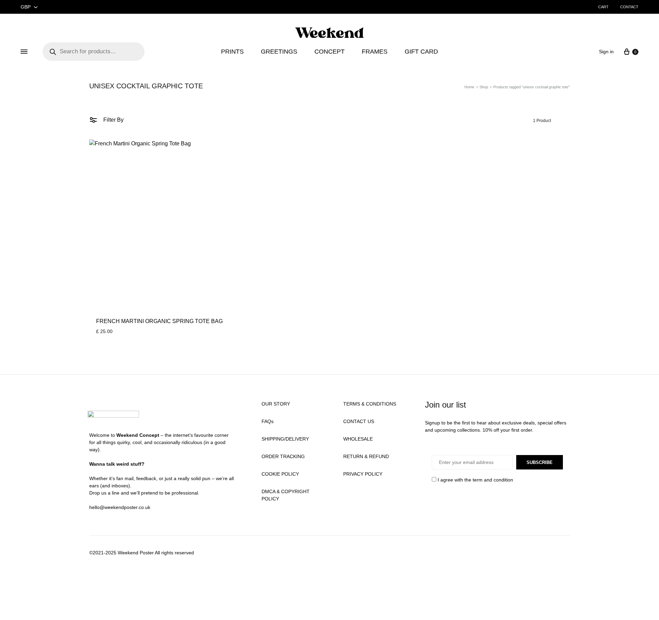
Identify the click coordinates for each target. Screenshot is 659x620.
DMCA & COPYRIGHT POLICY (286, 495)
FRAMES (375, 51)
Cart (603, 7)
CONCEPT (329, 51)
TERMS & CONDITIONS (369, 404)
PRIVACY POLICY (362, 474)
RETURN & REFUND (366, 456)
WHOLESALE (358, 439)
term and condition (493, 480)
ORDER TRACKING (283, 456)
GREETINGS (279, 51)
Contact (629, 7)
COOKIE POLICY (280, 474)
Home (469, 87)
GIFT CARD (421, 51)
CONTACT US (358, 421)
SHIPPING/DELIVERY (285, 439)
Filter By (113, 120)
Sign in (606, 51)
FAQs (268, 421)
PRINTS (232, 51)
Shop (483, 87)
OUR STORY (276, 404)
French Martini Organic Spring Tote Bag (159, 321)
